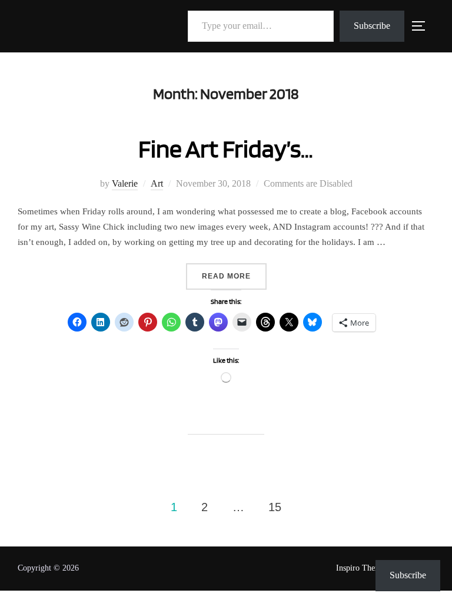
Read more (234, 275)
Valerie (125, 183)
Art (157, 183)
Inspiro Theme (360, 568)
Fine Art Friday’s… (225, 148)
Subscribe (372, 26)
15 (274, 507)
